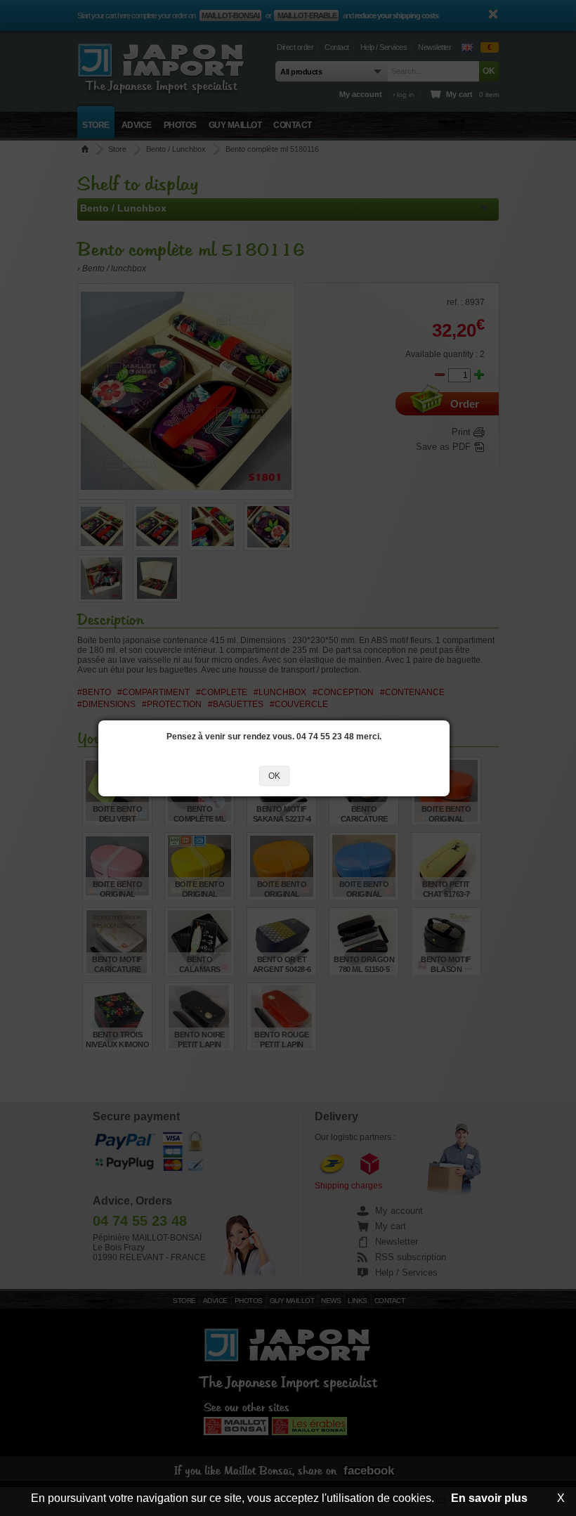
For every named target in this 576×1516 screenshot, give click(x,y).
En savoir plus (489, 1498)
